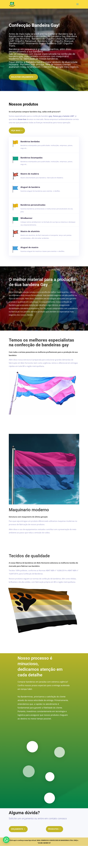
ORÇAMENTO (17, 829)
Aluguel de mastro (29, 247)
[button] (6, 840)
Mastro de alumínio (30, 231)
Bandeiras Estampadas (31, 157)
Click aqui (13, 840)
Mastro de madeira (29, 173)
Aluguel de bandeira (30, 187)
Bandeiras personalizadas (32, 205)
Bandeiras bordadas (30, 141)
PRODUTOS (53, 829)
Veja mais (15, 130)
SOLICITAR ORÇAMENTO (22, 77)
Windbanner (26, 218)
